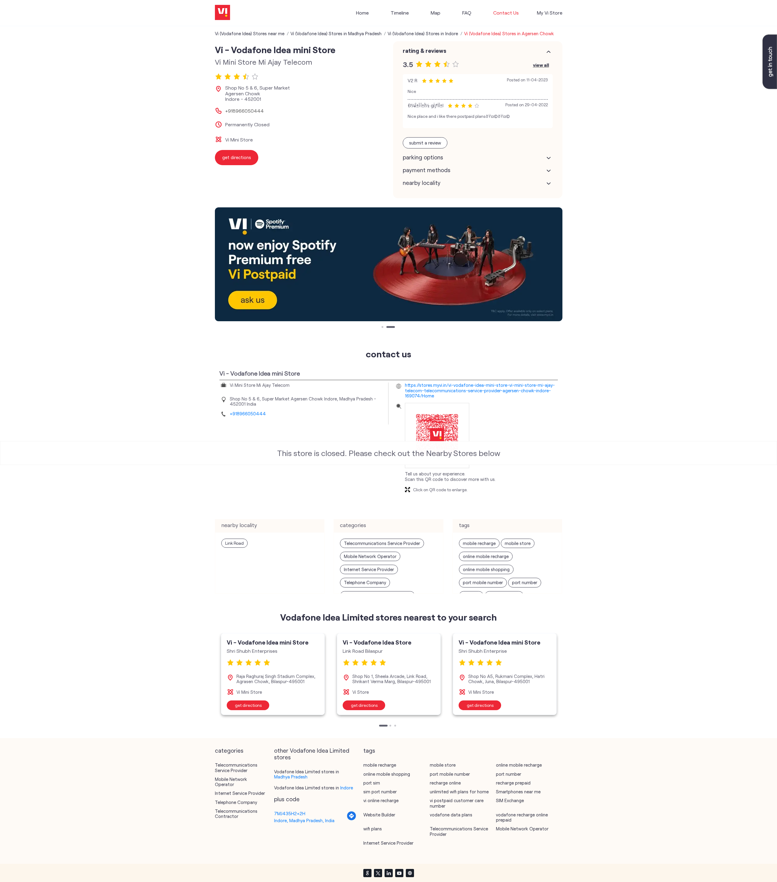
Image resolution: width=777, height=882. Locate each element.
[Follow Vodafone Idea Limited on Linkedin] (388, 872)
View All (541, 65)
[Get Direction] (351, 819)
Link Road (234, 543)
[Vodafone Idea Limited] (222, 13)
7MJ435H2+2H (289, 813)
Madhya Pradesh (290, 776)
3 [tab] (395, 726)
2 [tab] (393, 327)
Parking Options (423, 157)
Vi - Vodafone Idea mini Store (267, 642)
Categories (229, 750)
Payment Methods (426, 170)
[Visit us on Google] (367, 872)
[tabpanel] (273, 674)
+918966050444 (244, 111)
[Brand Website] (409, 872)
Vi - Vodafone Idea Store (377, 642)
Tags (369, 750)
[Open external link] (769, 87)
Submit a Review (425, 142)
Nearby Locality (421, 182)
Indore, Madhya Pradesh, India (304, 820)
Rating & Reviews (424, 50)
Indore (346, 787)
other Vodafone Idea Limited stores (311, 754)
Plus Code (287, 799)
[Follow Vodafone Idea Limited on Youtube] (399, 872)
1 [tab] (383, 327)
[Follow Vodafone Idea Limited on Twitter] (377, 872)
